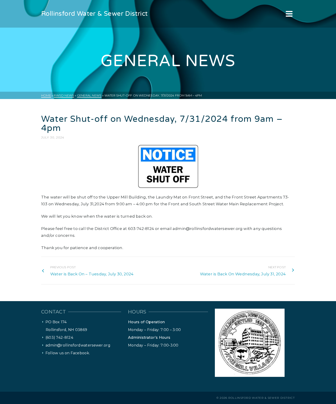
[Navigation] (289, 13)
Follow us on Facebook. (67, 353)
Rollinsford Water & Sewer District (261, 397)
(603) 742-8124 (59, 337)
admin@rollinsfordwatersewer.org (77, 345)
